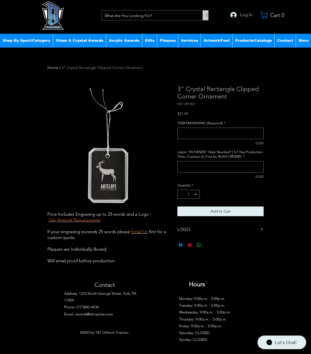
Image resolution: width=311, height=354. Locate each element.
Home (52, 67)
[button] (26, 40)
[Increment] (196, 194)
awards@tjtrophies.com (94, 314)
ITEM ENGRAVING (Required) (201, 123)
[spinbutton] (188, 194)
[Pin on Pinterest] (190, 245)
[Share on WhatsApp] (199, 245)
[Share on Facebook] (180, 245)
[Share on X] (208, 245)
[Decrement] (181, 194)
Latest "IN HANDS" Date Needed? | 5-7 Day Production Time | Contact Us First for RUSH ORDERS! (220, 154)
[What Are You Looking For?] (208, 15)
